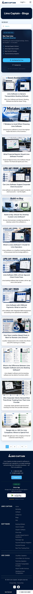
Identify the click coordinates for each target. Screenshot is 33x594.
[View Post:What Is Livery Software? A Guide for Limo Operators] (16, 235)
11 (22, 446)
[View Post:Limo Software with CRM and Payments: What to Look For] (16, 295)
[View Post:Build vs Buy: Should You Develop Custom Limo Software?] (16, 205)
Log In (22, 2)
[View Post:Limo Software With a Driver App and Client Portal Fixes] (16, 265)
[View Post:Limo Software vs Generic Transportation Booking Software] (16, 84)
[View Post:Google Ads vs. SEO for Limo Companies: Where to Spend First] (16, 420)
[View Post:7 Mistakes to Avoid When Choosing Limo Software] (16, 114)
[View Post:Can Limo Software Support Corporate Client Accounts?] (16, 174)
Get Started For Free (17, 60)
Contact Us (17, 65)
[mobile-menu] (30, 2)
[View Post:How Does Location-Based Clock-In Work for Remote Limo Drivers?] (16, 325)
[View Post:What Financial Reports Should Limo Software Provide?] (16, 144)
